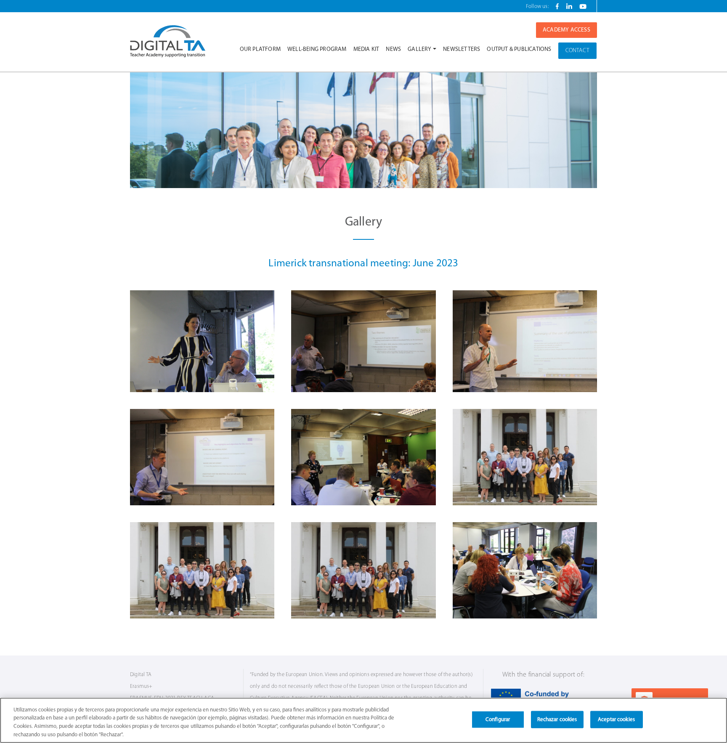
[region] (363, 720)
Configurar (498, 719)
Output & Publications (519, 49)
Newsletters (461, 49)
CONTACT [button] (577, 51)
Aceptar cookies (616, 719)
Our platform (260, 49)
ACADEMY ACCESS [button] (566, 30)
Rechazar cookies (557, 719)
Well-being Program (317, 49)
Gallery (419, 49)
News (393, 49)
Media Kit (366, 49)
